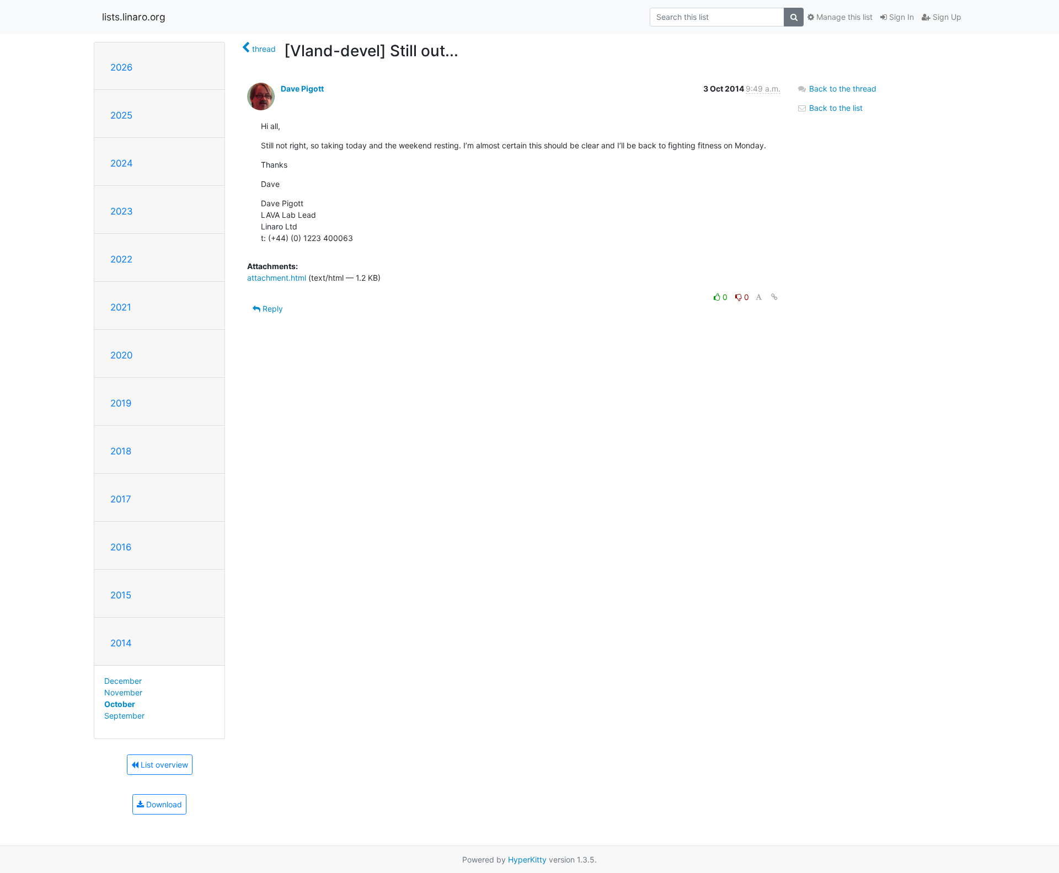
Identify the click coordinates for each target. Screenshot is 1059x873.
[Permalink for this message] (774, 297)
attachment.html (276, 277)
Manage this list (843, 17)
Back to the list (835, 108)
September (124, 715)
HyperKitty (527, 859)
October (119, 704)
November (123, 692)
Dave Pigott (302, 88)
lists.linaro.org (133, 17)
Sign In (900, 17)
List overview (163, 764)
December (123, 680)
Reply (271, 308)
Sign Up (945, 17)
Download (163, 804)
